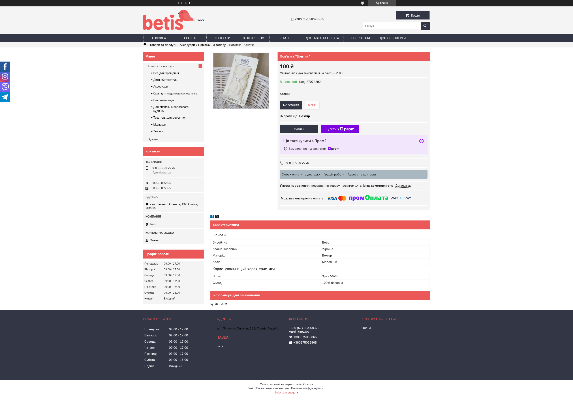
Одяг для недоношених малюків (175, 93)
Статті (285, 38)
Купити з (332, 129)
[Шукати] (425, 26)
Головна (159, 38)
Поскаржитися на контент (272, 388)
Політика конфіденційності (308, 388)
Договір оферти (393, 38)
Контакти (222, 38)
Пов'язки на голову (212, 45)
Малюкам (159, 124)
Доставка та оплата (322, 38)
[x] (217, 217)
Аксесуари (187, 45)
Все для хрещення (166, 73)
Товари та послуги (163, 45)
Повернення (359, 38)
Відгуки (153, 139)
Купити (298, 129)
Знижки (158, 131)
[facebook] (212, 217)
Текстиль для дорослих (169, 117)
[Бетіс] (169, 29)
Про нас (190, 38)
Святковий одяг (163, 100)
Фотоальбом (253, 38)
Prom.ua (308, 384)
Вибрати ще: (295, 116)
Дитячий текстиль (165, 79)
